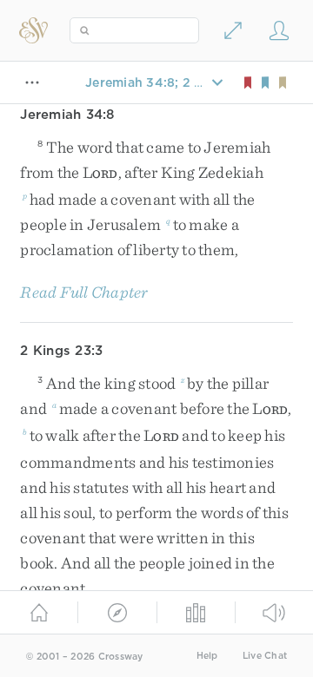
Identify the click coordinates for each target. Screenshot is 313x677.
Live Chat (265, 655)
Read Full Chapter (84, 292)
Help (207, 655)
